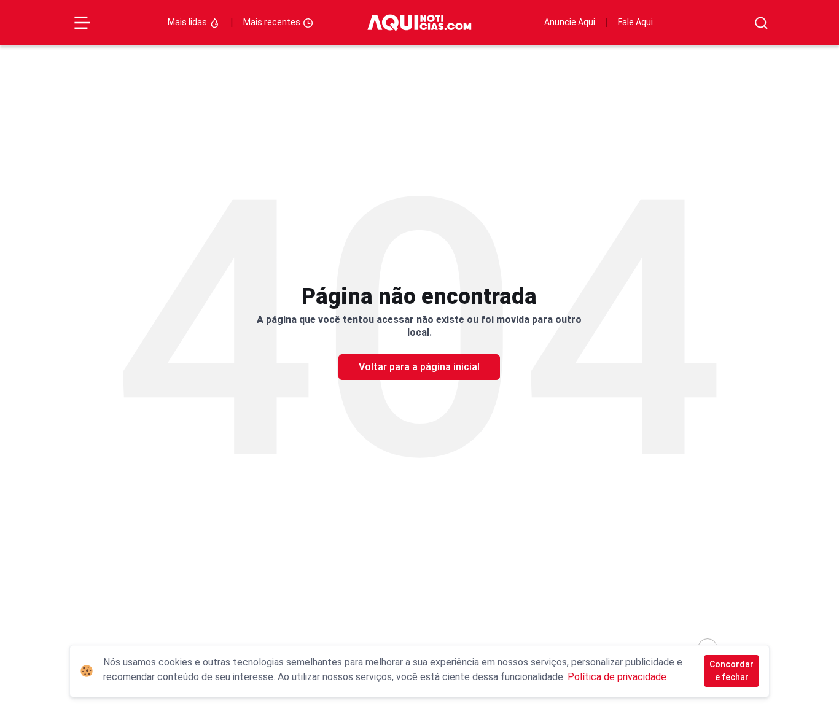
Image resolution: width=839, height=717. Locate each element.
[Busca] (761, 23)
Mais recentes (272, 22)
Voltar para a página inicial (419, 367)
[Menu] (82, 23)
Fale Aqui (635, 22)
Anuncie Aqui (569, 22)
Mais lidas (188, 22)
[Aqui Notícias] (419, 23)
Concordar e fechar (731, 670)
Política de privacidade (617, 677)
